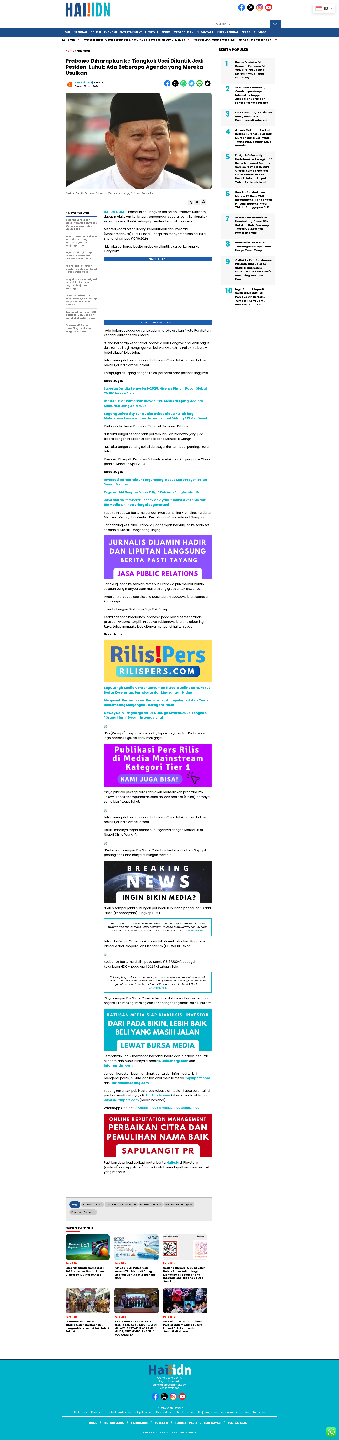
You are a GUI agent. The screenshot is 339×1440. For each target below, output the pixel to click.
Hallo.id (172, 1162)
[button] (190, 202)
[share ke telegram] (192, 85)
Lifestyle (151, 32)
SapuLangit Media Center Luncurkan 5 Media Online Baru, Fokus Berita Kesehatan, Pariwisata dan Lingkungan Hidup (157, 690)
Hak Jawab (212, 1423)
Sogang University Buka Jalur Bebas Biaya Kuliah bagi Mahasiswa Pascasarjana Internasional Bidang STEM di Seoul (155, 416)
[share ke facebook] (168, 85)
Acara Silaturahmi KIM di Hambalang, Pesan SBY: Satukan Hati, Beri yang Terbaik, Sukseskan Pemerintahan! (252, 225)
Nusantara (205, 32)
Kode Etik (161, 1423)
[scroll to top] (325, 1434)
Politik (96, 32)
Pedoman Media (186, 1423)
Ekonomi (110, 32)
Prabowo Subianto (83, 1212)
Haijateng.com (207, 1412)
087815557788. (158, 988)
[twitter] (251, 9)
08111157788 (190, 1108)
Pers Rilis (248, 32)
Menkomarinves (150, 1204)
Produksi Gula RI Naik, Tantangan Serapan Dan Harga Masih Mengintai (253, 246)
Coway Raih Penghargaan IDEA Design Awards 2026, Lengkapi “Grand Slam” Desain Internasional (156, 715)
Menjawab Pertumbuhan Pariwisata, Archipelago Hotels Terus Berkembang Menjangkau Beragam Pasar (156, 702)
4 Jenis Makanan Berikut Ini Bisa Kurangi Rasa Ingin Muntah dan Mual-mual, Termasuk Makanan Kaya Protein (253, 137)
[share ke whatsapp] (184, 85)
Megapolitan (183, 32)
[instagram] (260, 9)
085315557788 (144, 1108)
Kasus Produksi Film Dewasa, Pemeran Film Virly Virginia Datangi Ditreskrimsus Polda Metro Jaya (251, 69)
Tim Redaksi (139, 1423)
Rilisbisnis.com (157, 1095)
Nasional (80, 32)
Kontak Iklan (237, 1423)
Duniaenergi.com (173, 1061)
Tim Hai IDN (82, 82)
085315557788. (195, 930)
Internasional (227, 32)
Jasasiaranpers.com (121, 1100)
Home (66, 32)
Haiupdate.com (144, 1412)
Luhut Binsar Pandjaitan (121, 1204)
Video (262, 32)
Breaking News (92, 1204)
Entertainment (131, 32)
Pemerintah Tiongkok (178, 1204)
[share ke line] (200, 85)
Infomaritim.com (118, 1065)
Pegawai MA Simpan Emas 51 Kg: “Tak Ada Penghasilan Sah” (202, 39)
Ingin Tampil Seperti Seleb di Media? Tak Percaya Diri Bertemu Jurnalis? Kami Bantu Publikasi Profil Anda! (250, 296)
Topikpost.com (197, 1078)
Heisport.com (164, 1412)
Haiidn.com (81, 1412)
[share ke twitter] (176, 85)
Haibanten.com (229, 1412)
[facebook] (242, 9)
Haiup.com (98, 1412)
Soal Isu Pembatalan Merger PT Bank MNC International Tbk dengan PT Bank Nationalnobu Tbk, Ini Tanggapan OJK (253, 199)
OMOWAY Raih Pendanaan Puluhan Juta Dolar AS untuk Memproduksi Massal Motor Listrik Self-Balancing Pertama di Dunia (253, 269)
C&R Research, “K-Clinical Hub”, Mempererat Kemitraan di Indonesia (253, 116)
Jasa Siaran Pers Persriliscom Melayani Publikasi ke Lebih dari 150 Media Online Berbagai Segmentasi (155, 502)
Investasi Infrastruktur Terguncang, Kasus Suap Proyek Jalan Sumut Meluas (104, 39)
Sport (166, 32)
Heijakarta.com (186, 1412)
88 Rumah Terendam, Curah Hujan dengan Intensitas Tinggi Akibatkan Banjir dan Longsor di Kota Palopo (251, 95)
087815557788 (168, 1108)
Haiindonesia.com (119, 1412)
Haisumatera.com (253, 1412)
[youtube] (269, 9)
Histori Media (114, 1423)
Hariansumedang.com (129, 1083)
